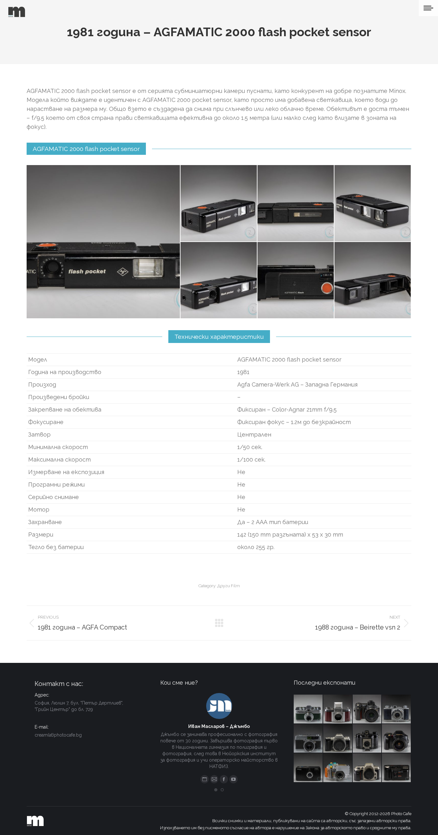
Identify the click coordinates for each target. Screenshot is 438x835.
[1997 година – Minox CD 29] (308, 768)
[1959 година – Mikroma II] (308, 709)
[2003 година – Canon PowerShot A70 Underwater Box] (338, 768)
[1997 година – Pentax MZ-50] (338, 739)
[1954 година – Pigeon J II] (396, 709)
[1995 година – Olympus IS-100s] (396, 739)
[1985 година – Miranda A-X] (396, 768)
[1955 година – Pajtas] (367, 739)
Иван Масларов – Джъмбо (219, 726)
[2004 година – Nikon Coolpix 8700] (367, 709)
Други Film (228, 585)
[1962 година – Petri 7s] (308, 739)
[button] (215, 789)
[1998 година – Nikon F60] (367, 768)
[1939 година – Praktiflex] (338, 709)
